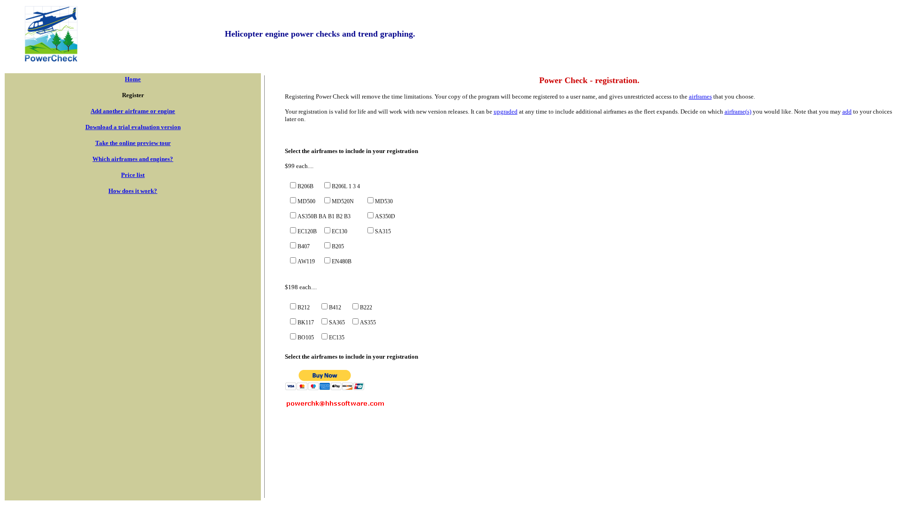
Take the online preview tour (133, 142)
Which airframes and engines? (132, 158)
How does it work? (132, 190)
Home (133, 79)
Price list (133, 174)
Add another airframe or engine (133, 111)
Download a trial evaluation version (133, 127)
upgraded (506, 111)
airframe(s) (738, 111)
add (847, 111)
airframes (700, 96)
